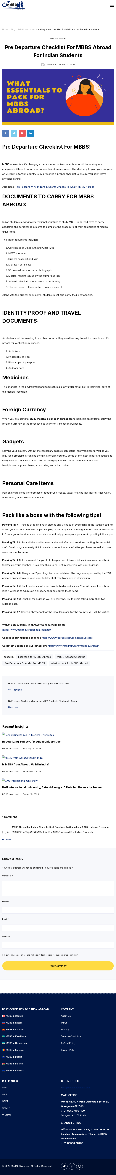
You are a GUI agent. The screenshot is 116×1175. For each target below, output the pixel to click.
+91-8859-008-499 (73, 1110)
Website (6, 936)
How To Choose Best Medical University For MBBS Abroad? (38, 683)
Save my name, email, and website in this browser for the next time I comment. (42, 955)
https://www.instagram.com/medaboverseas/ (73, 645)
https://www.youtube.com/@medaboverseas (67, 637)
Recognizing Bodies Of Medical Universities (31, 741)
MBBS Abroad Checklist (71, 656)
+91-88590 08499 (72, 1143)
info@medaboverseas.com (76, 1087)
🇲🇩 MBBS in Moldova (13, 1050)
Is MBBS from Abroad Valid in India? (26, 764)
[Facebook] (6, 134)
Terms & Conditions (71, 1036)
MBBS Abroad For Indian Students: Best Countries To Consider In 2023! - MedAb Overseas (60, 827)
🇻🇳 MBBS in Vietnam (13, 1029)
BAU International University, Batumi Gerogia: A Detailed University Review (52, 787)
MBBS (64, 1022)
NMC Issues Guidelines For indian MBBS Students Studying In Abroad (43, 701)
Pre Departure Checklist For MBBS (25, 663)
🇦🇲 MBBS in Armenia (13, 1070)
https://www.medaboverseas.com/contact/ (26, 629)
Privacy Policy (68, 1050)
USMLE (6, 1108)
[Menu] (112, 5)
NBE (4, 1094)
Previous (17, 689)
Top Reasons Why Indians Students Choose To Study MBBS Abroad (54, 186)
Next (10, 707)
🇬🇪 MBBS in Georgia (12, 1015)
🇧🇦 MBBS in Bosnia (12, 1056)
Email (5, 919)
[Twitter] (15, 134)
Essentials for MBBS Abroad (34, 656)
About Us (66, 1015)
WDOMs (6, 1114)
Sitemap (65, 1029)
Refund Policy (68, 1043)
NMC (5, 1087)
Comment (7, 876)
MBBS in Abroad (58, 38)
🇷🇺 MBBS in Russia (12, 1022)
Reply (8, 839)
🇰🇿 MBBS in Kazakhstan (14, 1036)
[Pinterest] (23, 134)
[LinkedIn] (31, 134)
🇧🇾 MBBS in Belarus (12, 1063)
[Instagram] (79, 1166)
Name (5, 902)
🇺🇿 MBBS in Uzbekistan (14, 1043)
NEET (5, 1101)
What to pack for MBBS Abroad (69, 663)
